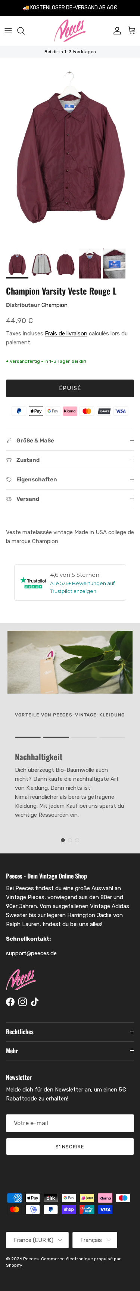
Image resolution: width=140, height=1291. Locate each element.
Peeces (31, 1258)
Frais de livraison (66, 333)
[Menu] (8, 30)
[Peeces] (70, 30)
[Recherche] (24, 30)
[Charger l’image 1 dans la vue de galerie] (70, 151)
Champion (54, 305)
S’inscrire (70, 1147)
